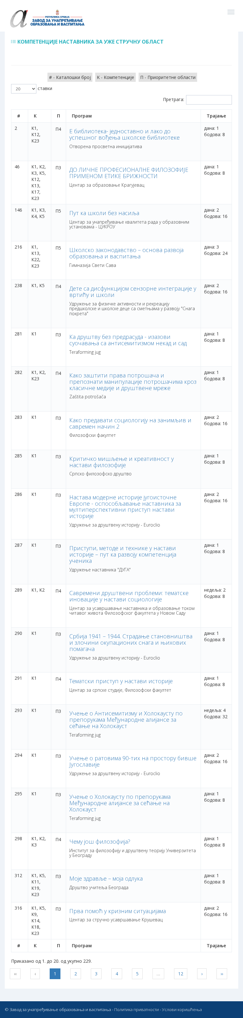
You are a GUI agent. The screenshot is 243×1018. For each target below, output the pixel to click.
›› (222, 974)
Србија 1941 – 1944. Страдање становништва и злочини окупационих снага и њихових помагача (130, 642)
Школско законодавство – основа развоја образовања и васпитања (126, 253)
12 (180, 974)
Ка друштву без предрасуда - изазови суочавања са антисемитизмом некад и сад (128, 340)
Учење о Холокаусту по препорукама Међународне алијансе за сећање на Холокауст (120, 803)
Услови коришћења (182, 1009)
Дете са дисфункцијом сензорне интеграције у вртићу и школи (132, 291)
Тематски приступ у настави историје (121, 681)
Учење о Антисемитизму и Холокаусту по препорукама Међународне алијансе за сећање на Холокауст (126, 719)
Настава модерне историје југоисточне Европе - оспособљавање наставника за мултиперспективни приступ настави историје (125, 506)
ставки (44, 88)
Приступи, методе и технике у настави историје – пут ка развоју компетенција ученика (122, 554)
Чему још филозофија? (99, 841)
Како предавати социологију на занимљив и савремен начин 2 (130, 423)
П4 (58, 129)
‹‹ (15, 974)
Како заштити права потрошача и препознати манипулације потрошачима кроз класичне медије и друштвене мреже (132, 381)
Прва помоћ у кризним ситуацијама (117, 911)
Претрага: (173, 99)
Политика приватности (136, 1009)
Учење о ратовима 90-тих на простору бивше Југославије (132, 761)
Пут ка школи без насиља (104, 213)
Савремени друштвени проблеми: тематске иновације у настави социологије (129, 596)
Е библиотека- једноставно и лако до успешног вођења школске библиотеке (124, 134)
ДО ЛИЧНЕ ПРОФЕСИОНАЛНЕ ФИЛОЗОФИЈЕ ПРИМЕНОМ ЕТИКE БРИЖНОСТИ (128, 173)
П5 (58, 211)
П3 (58, 168)
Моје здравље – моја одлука (106, 878)
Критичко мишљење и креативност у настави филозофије (121, 462)
